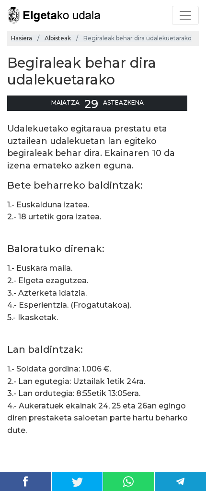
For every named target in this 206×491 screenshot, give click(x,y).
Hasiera (21, 38)
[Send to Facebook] (25, 481)
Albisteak (58, 38)
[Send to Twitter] (77, 481)
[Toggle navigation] (185, 15)
